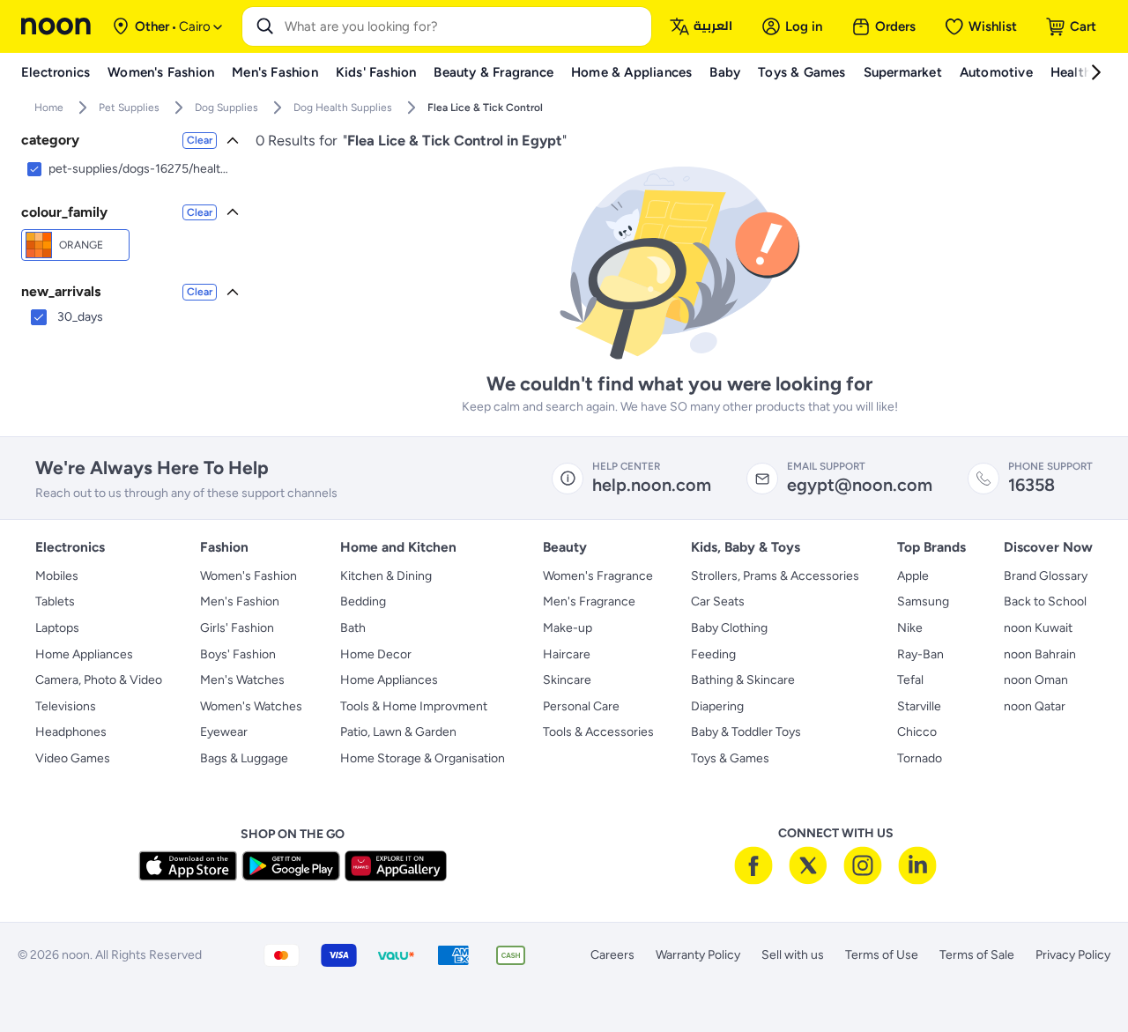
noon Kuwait (1038, 627)
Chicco (917, 731)
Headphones (71, 731)
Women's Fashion (248, 575)
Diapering (717, 706)
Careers (612, 954)
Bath (353, 627)
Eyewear (224, 731)
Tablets (55, 601)
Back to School (1045, 601)
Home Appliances (84, 654)
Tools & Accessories (598, 731)
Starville (919, 706)
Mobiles (56, 575)
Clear (199, 140)
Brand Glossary (1045, 575)
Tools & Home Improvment (413, 706)
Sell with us (792, 954)
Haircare (566, 654)
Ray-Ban (920, 654)
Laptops (57, 627)
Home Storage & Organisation (422, 758)
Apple (913, 575)
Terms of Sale (976, 954)
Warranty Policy (698, 954)
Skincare (567, 679)
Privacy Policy (1072, 954)
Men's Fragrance (589, 601)
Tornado (919, 758)
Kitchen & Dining (386, 575)
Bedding (363, 601)
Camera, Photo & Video (98, 679)
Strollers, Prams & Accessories (775, 575)
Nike (910, 627)
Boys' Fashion (238, 654)
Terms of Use (881, 954)
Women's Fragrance (598, 575)
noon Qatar (1034, 706)
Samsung (923, 601)
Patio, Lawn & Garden (398, 731)
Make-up (567, 627)
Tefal (910, 679)
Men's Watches (242, 679)
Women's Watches (251, 706)
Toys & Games (730, 758)
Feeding (713, 654)
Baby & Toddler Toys (746, 731)
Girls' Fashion (237, 627)
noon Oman (1036, 679)
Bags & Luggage (244, 758)
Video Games (72, 758)
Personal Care (581, 706)
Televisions (65, 706)
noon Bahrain (1040, 654)
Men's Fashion (239, 601)
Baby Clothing (729, 627)
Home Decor (376, 654)
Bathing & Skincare (743, 679)
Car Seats (718, 601)
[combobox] (464, 26)
